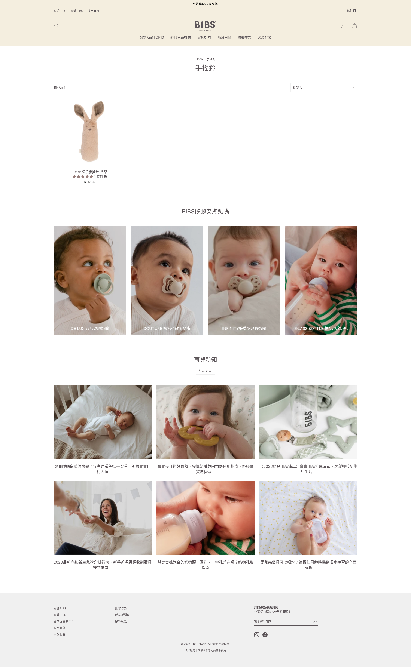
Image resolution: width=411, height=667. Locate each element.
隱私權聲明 (122, 615)
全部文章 (205, 370)
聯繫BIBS (76, 11)
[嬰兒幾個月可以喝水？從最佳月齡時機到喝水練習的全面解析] (308, 518)
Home (200, 59)
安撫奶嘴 (204, 37)
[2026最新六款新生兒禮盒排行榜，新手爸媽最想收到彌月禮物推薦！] (103, 518)
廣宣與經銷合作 (64, 621)
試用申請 (93, 11)
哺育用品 (224, 37)
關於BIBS (60, 11)
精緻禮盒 (244, 37)
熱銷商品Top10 (152, 37)
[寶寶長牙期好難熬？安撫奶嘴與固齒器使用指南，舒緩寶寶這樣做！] (205, 422)
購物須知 (121, 621)
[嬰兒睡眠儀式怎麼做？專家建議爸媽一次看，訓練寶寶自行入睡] (103, 422)
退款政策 (60, 634)
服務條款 (60, 628)
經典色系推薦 (180, 37)
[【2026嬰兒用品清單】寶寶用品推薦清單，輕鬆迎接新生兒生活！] (308, 422)
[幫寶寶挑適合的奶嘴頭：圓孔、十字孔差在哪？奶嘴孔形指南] (205, 518)
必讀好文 (264, 37)
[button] (83, 176)
